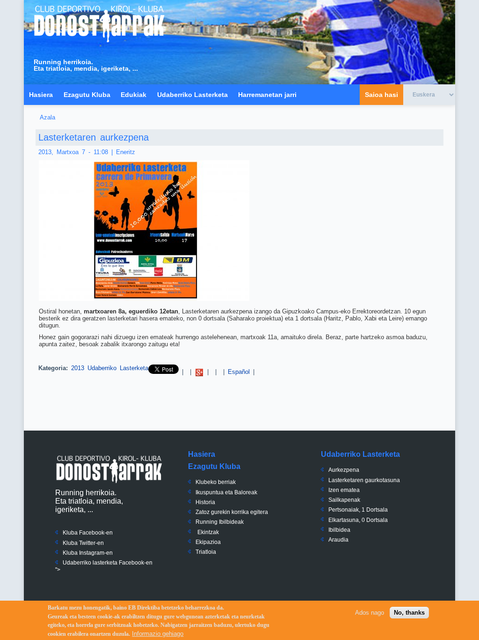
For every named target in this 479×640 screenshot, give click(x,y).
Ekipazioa (208, 542)
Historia (205, 502)
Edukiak (133, 94)
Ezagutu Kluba (87, 94)
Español (239, 371)
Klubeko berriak (216, 482)
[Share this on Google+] (199, 371)
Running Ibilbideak (220, 522)
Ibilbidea (339, 530)
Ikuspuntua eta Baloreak (226, 492)
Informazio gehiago (157, 633)
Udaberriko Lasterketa (192, 94)
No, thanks (409, 612)
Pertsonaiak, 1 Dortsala (358, 509)
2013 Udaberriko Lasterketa (109, 368)
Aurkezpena (343, 470)
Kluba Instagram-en (88, 553)
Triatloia (206, 552)
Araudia (338, 539)
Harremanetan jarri (267, 94)
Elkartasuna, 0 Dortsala (358, 520)
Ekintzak (208, 532)
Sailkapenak (344, 500)
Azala (47, 117)
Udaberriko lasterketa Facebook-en (107, 562)
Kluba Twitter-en (83, 543)
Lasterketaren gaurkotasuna (364, 480)
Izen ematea (344, 490)
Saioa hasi (381, 94)
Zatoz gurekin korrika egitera (232, 512)
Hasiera (41, 94)
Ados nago (369, 612)
